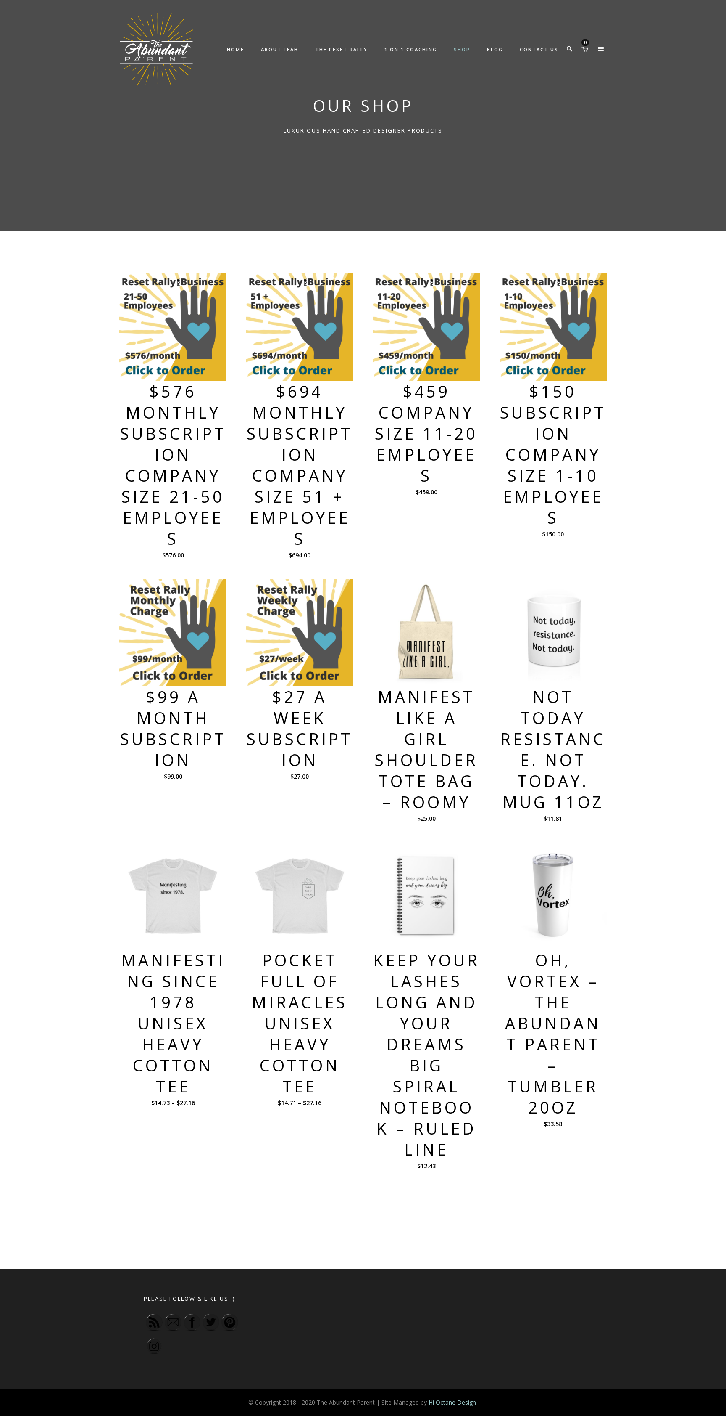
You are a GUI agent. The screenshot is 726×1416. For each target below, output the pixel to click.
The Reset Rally (341, 49)
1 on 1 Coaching (410, 49)
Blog (495, 49)
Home (235, 49)
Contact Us (539, 49)
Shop (462, 49)
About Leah (279, 49)
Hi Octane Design (453, 1402)
